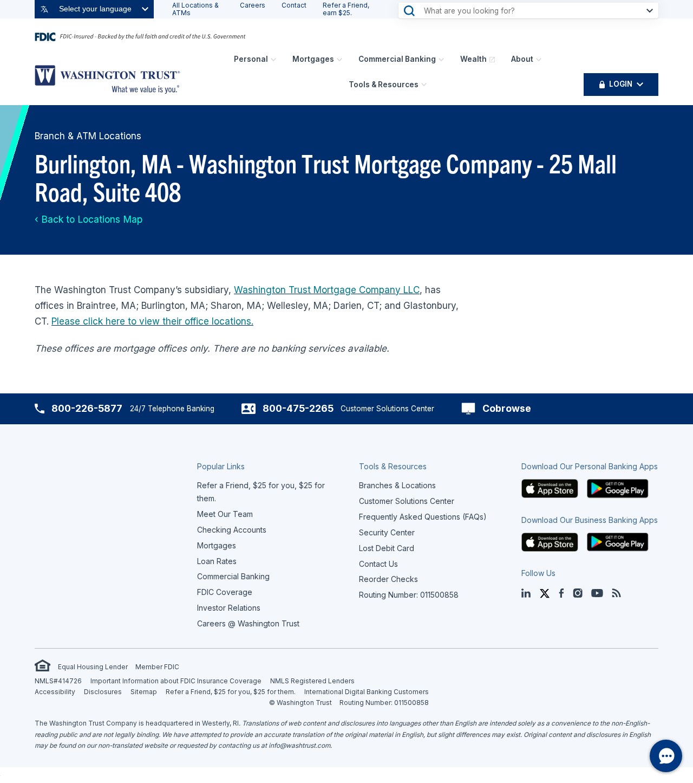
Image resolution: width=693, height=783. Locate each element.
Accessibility (55, 692)
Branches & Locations (397, 485)
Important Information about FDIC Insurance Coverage (175, 681)
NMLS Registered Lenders (312, 681)
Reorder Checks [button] (388, 579)
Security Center (387, 532)
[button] (550, 488)
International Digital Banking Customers (366, 692)
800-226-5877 (86, 408)
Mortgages (313, 59)
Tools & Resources (384, 84)
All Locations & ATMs (195, 9)
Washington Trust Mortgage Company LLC (327, 289)
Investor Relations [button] (228, 607)
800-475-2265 (298, 408)
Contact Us (378, 563)
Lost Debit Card (386, 548)
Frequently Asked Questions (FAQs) (423, 516)
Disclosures (103, 692)
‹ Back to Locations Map (88, 219)
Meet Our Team (225, 514)
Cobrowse (506, 408)
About (522, 59)
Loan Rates (217, 561)
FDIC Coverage (224, 592)
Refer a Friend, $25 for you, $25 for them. (231, 692)
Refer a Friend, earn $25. (346, 9)
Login (620, 84)
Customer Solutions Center (406, 501)
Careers (252, 5)
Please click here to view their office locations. (152, 321)
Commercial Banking (397, 59)
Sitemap (143, 692)
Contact (294, 5)
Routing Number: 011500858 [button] (409, 594)
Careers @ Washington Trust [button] (248, 623)
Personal (251, 59)
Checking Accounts (231, 529)
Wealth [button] (473, 59)
